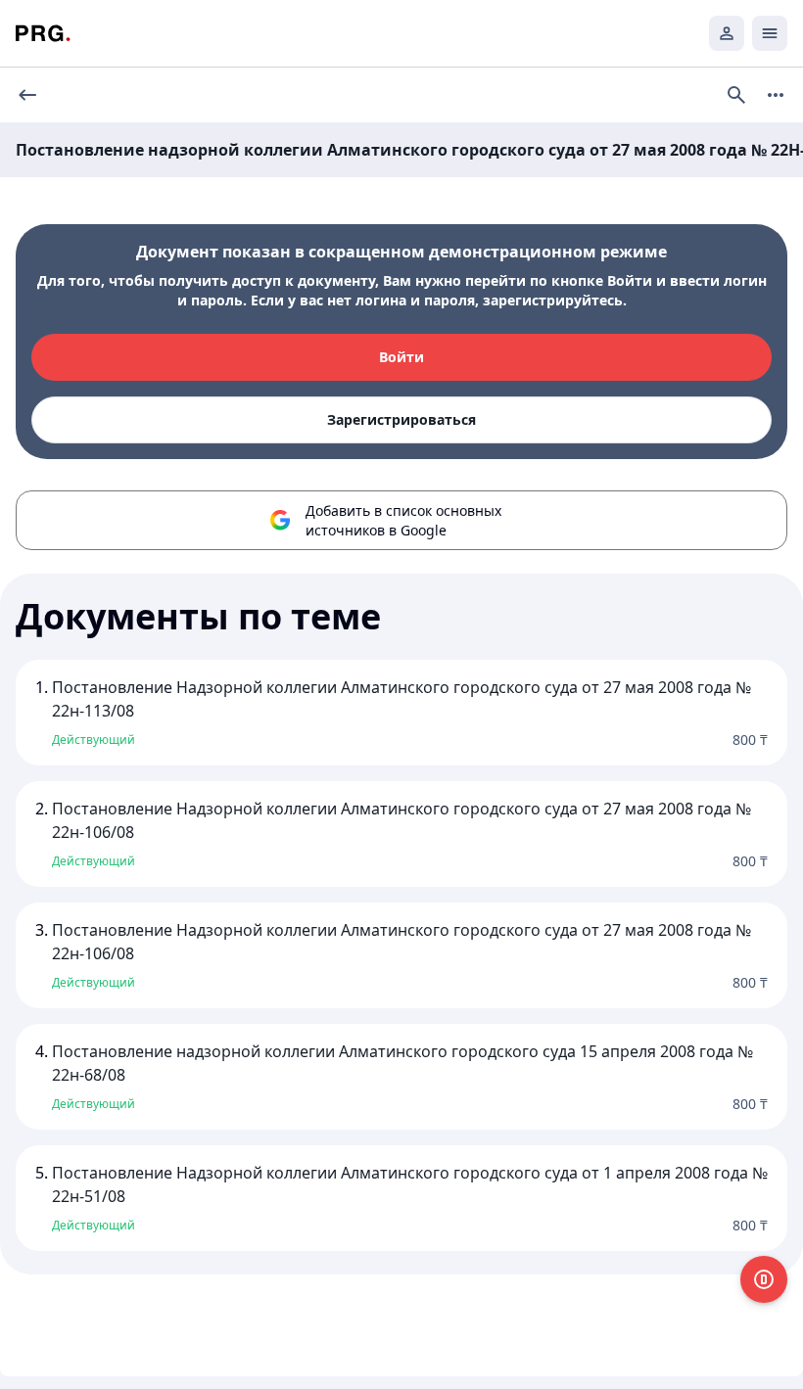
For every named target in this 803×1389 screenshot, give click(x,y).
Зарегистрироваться (401, 419)
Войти (401, 356)
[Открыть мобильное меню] (769, 33)
